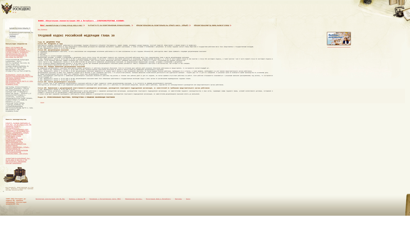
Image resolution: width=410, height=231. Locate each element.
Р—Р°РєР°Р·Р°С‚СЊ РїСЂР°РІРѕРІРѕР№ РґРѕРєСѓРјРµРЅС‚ (109, 25)
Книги (188, 199)
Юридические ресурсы (133, 199)
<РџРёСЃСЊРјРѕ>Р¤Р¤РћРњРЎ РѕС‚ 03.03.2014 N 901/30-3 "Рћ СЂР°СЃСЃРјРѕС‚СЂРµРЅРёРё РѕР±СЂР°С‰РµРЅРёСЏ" (18, 161)
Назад (42, 102)
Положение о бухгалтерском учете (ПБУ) (105, 199)
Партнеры (178, 199)
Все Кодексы (42, 29)
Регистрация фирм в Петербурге (158, 199)
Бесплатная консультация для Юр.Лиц (50, 199)
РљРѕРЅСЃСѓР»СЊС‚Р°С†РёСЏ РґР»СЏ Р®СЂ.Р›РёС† (61, 25)
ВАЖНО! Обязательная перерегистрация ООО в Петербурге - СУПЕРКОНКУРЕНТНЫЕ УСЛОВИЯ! (81, 21)
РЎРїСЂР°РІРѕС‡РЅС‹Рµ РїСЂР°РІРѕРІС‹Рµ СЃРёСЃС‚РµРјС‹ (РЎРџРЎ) (162, 25)
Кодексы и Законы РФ (77, 199)
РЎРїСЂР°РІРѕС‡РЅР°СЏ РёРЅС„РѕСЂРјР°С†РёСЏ (211, 25)
